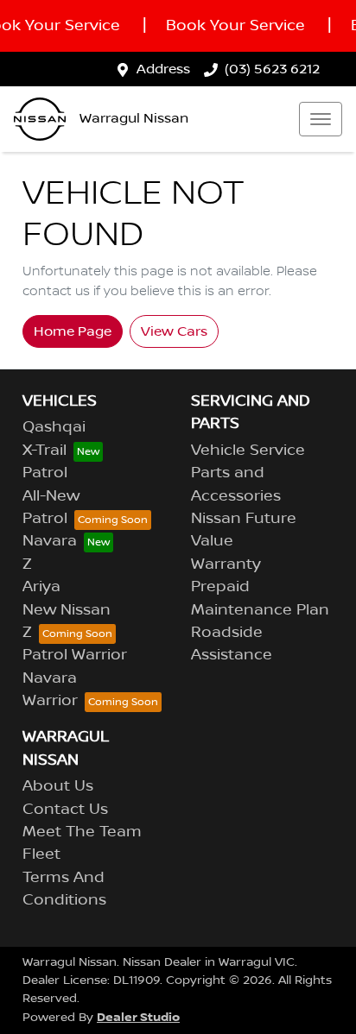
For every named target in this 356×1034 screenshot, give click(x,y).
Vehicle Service (248, 450)
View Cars (174, 331)
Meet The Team (82, 832)
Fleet (41, 854)
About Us (57, 786)
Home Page (72, 331)
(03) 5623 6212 (272, 69)
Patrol (44, 472)
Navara (49, 541)
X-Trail (44, 450)
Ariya (41, 586)
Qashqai (54, 427)
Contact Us (65, 809)
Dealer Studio (138, 1017)
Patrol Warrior (74, 655)
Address (163, 69)
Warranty (226, 564)
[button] (320, 119)
